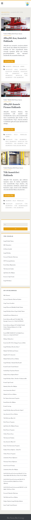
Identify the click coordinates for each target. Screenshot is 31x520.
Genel (22, 66)
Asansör (9, 66)
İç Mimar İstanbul (7, 249)
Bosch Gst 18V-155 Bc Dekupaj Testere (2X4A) (14, 343)
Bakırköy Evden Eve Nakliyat (10, 386)
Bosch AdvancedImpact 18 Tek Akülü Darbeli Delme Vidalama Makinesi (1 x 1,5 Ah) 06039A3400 (14, 327)
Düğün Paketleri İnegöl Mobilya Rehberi (13, 501)
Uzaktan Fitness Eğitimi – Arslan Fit (12, 449)
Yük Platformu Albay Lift (9, 418)
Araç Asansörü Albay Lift (9, 441)
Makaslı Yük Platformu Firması (10, 351)
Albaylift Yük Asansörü (16, 139)
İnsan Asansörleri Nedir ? (9, 390)
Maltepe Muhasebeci (8, 339)
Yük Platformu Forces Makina (10, 497)
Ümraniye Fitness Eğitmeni (10, 461)
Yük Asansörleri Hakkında (15, 158)
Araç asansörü (11, 141)
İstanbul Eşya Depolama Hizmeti (11, 370)
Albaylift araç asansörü (16, 69)
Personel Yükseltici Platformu (10, 257)
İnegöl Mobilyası (7, 280)
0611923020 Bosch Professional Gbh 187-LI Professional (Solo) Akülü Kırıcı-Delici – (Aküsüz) (14, 481)
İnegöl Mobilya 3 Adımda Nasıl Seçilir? (12, 362)
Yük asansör (18, 143)
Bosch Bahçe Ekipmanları (9, 265)
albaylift (9, 203)
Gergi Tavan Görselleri (8, 303)
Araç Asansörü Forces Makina (10, 414)
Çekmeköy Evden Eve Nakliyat (10, 469)
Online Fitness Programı (9, 453)
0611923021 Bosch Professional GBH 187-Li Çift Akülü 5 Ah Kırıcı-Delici (15, 488)
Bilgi (16, 134)
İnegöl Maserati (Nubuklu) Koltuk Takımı (13, 307)
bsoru (20, 34)
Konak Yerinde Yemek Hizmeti (10, 366)
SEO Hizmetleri (7, 245)
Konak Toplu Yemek (8, 382)
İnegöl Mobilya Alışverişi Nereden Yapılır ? (13, 410)
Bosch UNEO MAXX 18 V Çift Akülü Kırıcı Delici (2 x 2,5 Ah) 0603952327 (13, 334)
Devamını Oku (10, 61)
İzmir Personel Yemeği (9, 465)
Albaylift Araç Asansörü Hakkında (15, 24)
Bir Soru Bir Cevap (15, 518)
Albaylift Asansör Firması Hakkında (15, 90)
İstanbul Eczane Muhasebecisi (10, 315)
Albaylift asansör (12, 71)
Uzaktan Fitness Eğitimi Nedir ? (11, 374)
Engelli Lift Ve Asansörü (9, 355)
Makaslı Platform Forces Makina (11, 358)
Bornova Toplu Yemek (8, 276)
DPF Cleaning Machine (9, 261)
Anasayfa (5, 12)
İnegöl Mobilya (7, 253)
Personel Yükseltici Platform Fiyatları (12, 299)
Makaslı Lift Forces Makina (9, 394)
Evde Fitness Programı (8, 422)
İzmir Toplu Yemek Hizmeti (10, 505)
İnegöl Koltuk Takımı (8, 241)
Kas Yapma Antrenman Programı (11, 398)
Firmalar (16, 66)
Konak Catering (7, 406)
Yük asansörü (19, 77)
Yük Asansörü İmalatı (8, 269)
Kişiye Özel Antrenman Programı (11, 445)
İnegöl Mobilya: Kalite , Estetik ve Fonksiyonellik (15, 378)
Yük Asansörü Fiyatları (8, 438)
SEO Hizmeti (6, 295)
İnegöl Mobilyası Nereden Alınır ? (11, 347)
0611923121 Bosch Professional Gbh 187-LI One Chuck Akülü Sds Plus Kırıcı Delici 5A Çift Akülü (15, 474)
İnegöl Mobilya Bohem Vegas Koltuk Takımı (14, 311)
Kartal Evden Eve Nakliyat (9, 402)
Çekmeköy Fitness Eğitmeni (10, 457)
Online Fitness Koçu (8, 434)
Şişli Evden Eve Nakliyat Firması (11, 426)
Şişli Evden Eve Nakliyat (9, 272)
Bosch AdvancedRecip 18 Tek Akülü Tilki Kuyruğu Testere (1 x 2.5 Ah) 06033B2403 (13, 320)
